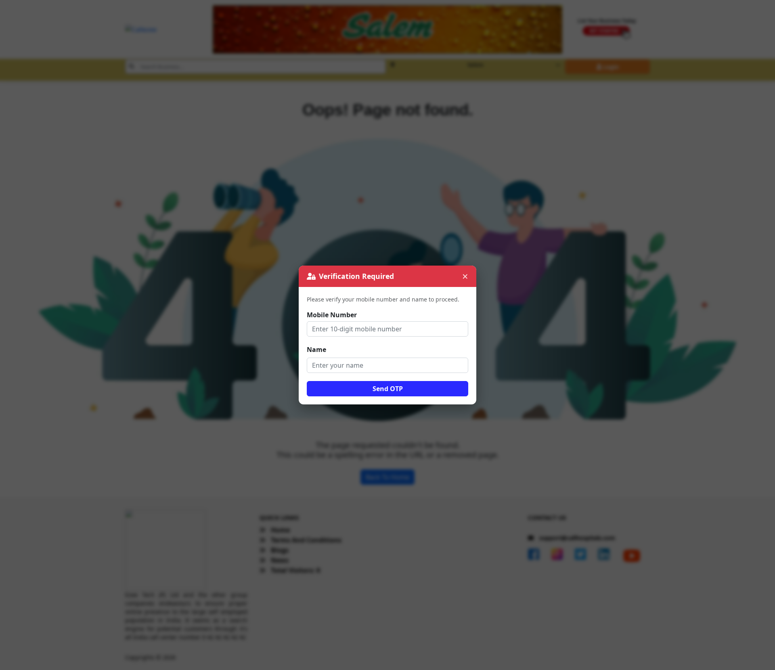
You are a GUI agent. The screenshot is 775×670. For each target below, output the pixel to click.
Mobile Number (332, 314)
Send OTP (388, 388)
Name (316, 349)
